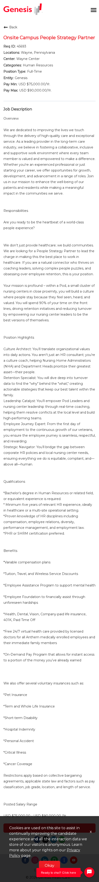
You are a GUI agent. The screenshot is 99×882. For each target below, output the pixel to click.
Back (13, 27)
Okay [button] (49, 865)
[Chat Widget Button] (89, 872)
